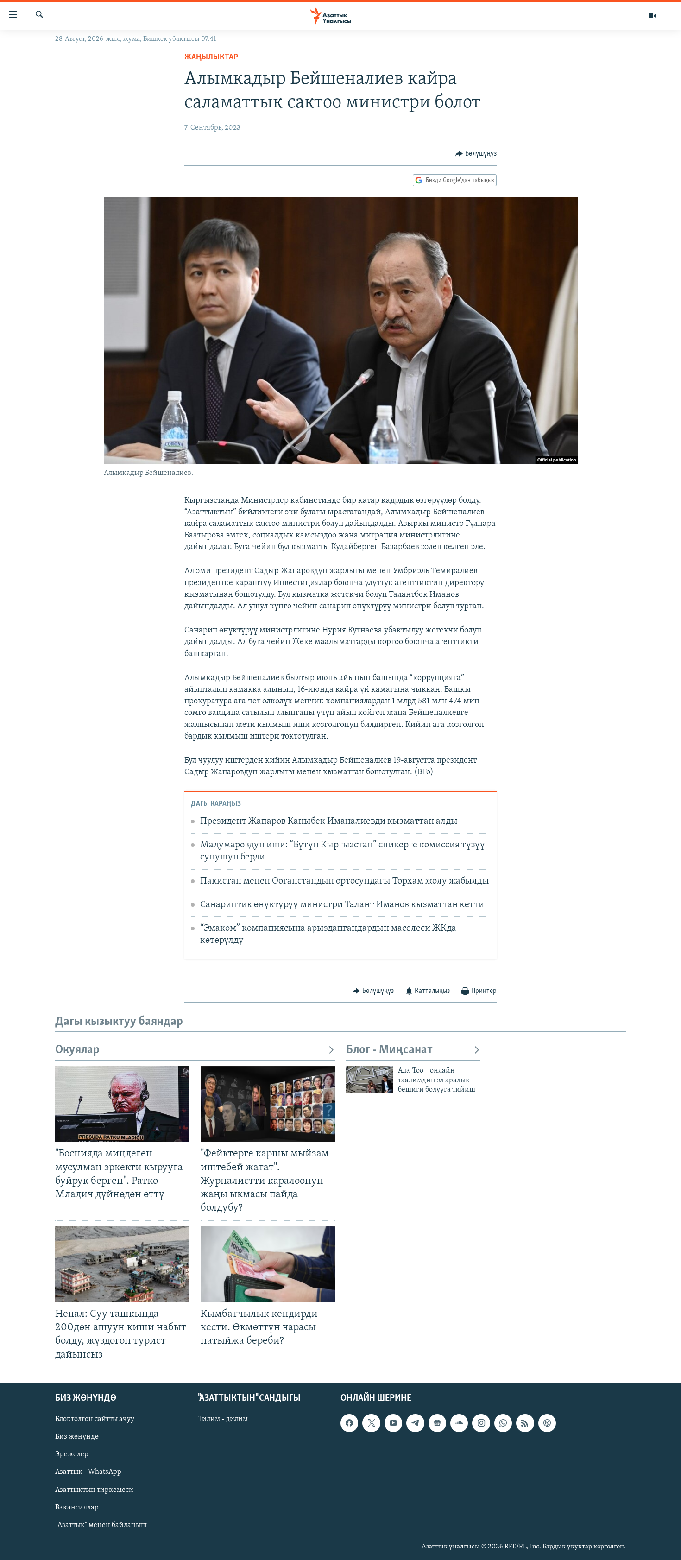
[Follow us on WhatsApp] (503, 1423)
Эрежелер (71, 1454)
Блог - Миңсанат (389, 1050)
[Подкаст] (547, 1423)
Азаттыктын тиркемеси (94, 1489)
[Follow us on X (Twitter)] (371, 1423)
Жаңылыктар (211, 57)
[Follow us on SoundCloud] (459, 1423)
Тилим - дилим (223, 1419)
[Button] (476, 154)
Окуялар (77, 1050)
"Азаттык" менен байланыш (101, 1524)
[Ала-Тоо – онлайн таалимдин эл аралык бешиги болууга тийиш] (369, 1079)
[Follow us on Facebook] (349, 1423)
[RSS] (525, 1423)
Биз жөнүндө (77, 1436)
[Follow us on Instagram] (481, 1423)
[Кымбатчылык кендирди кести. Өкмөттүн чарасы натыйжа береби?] (268, 1264)
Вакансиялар (77, 1507)
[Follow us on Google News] (437, 1423)
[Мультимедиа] (652, 15)
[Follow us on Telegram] (415, 1423)
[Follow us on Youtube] (393, 1423)
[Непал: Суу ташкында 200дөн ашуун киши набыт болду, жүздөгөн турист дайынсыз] (122, 1264)
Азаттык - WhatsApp (88, 1472)
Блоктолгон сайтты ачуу (94, 1419)
